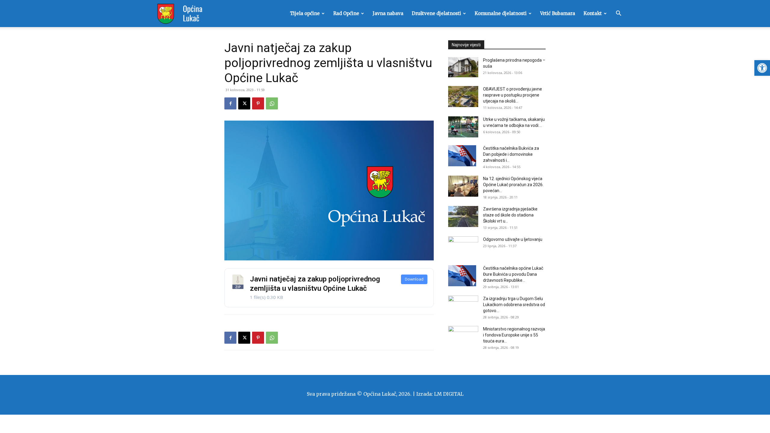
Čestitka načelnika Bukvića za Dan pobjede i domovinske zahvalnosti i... (511, 154)
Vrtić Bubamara (557, 13)
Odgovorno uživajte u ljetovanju (512, 239)
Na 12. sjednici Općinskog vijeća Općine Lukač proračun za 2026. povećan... (513, 184)
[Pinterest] (258, 103)
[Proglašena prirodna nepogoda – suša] (463, 67)
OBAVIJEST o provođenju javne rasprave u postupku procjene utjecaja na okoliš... (512, 95)
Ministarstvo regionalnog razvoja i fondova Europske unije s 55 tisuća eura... (514, 335)
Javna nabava (388, 13)
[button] (762, 68)
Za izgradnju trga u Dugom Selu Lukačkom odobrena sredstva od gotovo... (514, 304)
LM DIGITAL (449, 394)
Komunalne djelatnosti (501, 13)
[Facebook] (230, 103)
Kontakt (593, 13)
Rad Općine (346, 13)
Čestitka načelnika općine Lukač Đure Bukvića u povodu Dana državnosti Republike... (513, 274)
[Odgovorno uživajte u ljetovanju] (463, 246)
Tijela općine (305, 13)
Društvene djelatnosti (436, 13)
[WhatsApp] (272, 103)
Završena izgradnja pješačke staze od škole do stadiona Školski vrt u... (510, 215)
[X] (244, 103)
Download (414, 279)
